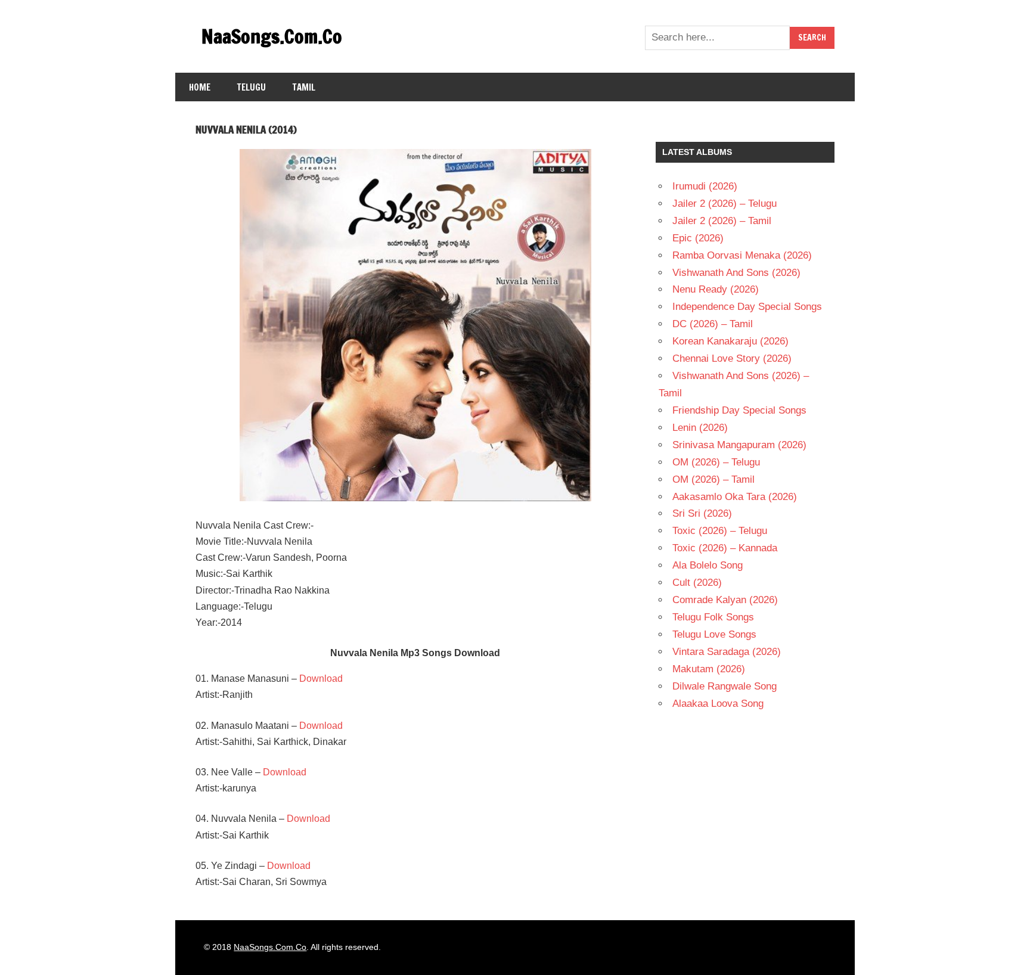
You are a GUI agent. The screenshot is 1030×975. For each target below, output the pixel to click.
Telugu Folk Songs (713, 617)
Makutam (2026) (708, 669)
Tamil (304, 87)
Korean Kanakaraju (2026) (730, 341)
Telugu (251, 87)
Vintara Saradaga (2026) (726, 651)
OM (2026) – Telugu (716, 462)
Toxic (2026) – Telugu (719, 530)
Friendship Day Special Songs (739, 410)
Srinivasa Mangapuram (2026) (739, 445)
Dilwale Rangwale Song (724, 686)
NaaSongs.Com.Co (271, 36)
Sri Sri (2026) (702, 513)
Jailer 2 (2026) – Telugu (724, 203)
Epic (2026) (698, 238)
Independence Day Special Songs (747, 306)
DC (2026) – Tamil (712, 324)
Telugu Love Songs (714, 634)
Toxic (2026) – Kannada (724, 548)
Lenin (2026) (700, 427)
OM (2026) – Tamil (713, 479)
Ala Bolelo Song (707, 565)
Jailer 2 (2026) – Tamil (721, 220)
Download (321, 678)
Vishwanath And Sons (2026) (736, 272)
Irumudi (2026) (704, 186)
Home (199, 87)
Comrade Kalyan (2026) (725, 600)
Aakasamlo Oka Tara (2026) (734, 496)
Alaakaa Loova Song (718, 703)
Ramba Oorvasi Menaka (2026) (742, 255)
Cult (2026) (697, 582)
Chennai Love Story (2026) (732, 358)
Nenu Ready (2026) (715, 289)
